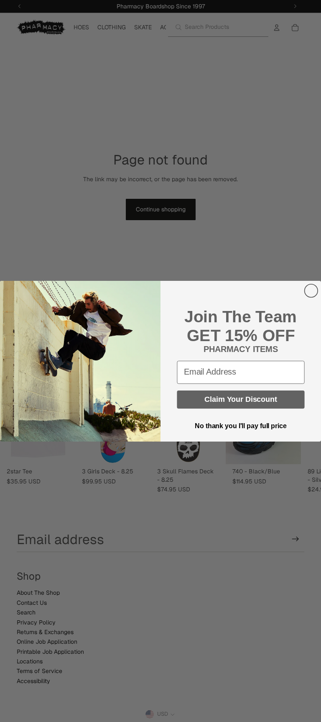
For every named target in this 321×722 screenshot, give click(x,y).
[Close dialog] (311, 290)
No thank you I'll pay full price (241, 425)
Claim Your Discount (240, 399)
